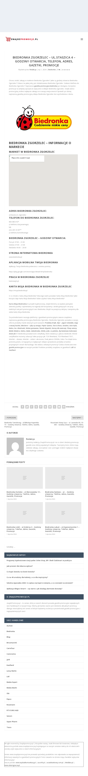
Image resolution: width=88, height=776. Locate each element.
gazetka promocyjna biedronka (45, 86)
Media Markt (12, 688)
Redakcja (33, 69)
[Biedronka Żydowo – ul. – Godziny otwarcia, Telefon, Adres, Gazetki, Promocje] (63, 478)
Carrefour (11, 648)
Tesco (9, 727)
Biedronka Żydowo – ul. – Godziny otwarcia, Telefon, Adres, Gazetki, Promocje (59, 494)
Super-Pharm (12, 721)
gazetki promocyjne (16, 347)
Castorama (11, 654)
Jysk (8, 659)
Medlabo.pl (69, 762)
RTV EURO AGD (12, 710)
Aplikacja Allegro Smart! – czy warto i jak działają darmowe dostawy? (34, 589)
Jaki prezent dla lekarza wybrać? (20, 566)
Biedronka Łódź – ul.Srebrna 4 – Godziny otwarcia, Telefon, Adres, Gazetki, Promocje (24, 529)
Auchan (10, 626)
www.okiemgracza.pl (12, 765)
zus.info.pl (41, 762)
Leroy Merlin (11, 671)
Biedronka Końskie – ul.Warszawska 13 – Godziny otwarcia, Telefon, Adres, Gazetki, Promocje (24, 494)
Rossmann (11, 705)
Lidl (72, 347)
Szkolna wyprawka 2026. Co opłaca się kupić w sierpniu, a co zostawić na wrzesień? (40, 583)
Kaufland (12, 350)
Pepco (9, 699)
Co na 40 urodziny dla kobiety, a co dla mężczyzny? (27, 577)
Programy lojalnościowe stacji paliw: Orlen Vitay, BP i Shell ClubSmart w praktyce (39, 560)
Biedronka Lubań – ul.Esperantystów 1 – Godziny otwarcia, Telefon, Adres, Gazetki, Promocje (62, 529)
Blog (8, 637)
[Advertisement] (44, 16)
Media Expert (12, 682)
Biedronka (52, 69)
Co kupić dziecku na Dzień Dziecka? (21, 572)
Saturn (9, 716)
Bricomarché (12, 643)
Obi (8, 693)
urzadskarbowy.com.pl (55, 762)
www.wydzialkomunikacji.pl (26, 762)
